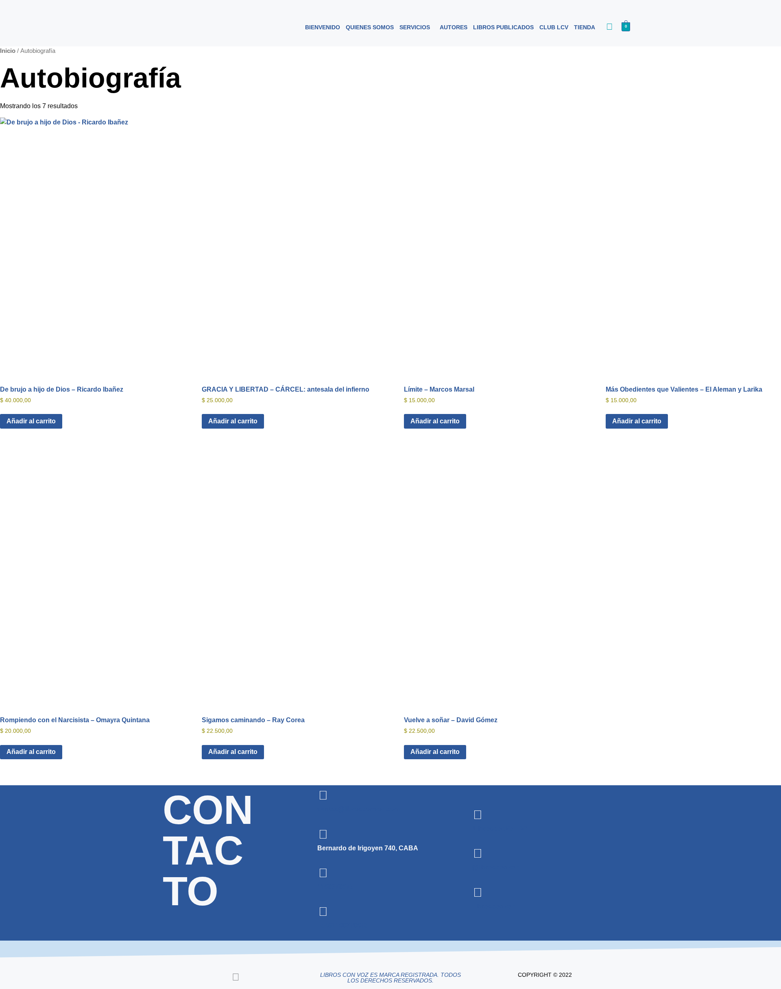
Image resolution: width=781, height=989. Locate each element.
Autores (453, 27)
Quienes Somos (370, 27)
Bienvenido (322, 27)
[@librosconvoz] (478, 853)
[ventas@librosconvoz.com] (323, 795)
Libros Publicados (503, 27)
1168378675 (335, 886)
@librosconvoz (495, 867)
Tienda (584, 27)
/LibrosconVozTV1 (500, 828)
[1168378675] (323, 873)
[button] (417, 27)
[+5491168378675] (323, 912)
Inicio (7, 51)
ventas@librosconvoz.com (358, 809)
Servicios (414, 27)
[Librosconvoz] (478, 893)
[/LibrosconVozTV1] (478, 815)
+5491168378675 (342, 925)
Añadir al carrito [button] (31, 421)
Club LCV (553, 27)
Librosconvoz (493, 906)
